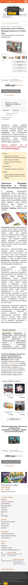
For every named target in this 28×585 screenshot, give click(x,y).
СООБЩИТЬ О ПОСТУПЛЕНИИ (11, 91)
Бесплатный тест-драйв (8, 521)
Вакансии (4, 545)
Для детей (4, 507)
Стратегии (4, 509)
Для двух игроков (6, 505)
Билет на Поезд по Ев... (20, 412)
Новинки (3, 499)
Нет (14, 13)
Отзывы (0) (15, 110)
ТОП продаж (4, 516)
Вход (9, 1)
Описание (6, 110)
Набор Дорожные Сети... (8, 412)
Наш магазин (5, 525)
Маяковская (5, 13)
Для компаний (5, 503)
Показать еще (14, 419)
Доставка (4, 527)
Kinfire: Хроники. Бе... (20, 395)
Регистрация (4, 1)
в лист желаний (9, 95)
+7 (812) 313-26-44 (22, 14)
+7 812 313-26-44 (13, 363)
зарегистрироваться (18, 371)
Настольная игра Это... (8, 395)
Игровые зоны (5, 523)
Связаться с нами (6, 547)
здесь (1, 583)
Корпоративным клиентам (8, 535)
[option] (4, 57)
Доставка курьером (7, 16)
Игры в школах (5, 537)
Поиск (25, 23)
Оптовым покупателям (7, 533)
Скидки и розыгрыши (7, 501)
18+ (2, 513)
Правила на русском (12, 114)
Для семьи (4, 511)
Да (10, 13)
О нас (2, 543)
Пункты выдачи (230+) (7, 17)
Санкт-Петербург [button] (13, 5)
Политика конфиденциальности (10, 549)
